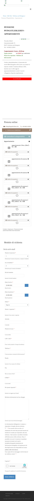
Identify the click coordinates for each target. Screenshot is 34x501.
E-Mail (7, 377)
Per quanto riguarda (10, 387)
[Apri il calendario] (26, 285)
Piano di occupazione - (10, 55)
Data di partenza (9, 292)
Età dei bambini (9, 272)
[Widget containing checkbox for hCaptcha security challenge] (16, 466)
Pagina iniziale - (8, 53)
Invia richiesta (9, 477)
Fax (6, 368)
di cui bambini (9, 262)
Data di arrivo (9, 282)
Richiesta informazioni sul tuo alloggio (15, 397)
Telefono (7, 348)
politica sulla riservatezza (11, 449)
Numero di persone (10, 253)
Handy (6, 358)
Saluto (7, 301)
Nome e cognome (10, 309)
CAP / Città (8, 338)
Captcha (7, 461)
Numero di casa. (9, 328)
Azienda (7, 319)
